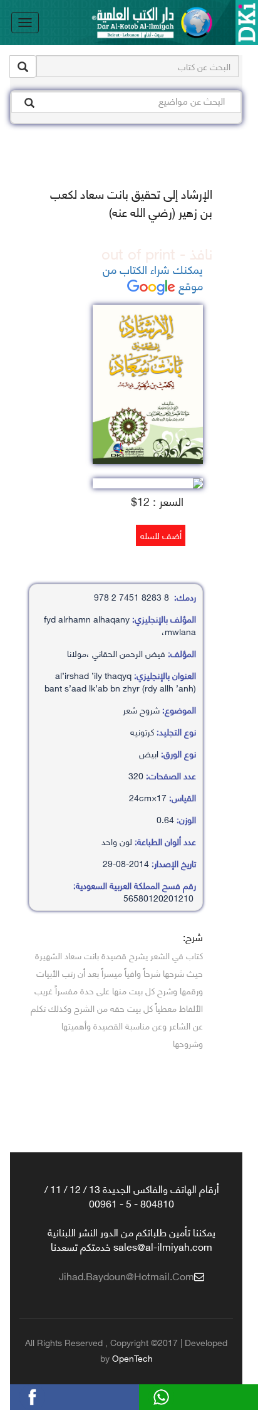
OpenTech (132, 1357)
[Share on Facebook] (53, 1395)
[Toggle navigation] (25, 22)
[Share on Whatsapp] (182, 1395)
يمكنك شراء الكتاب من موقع (153, 276)
